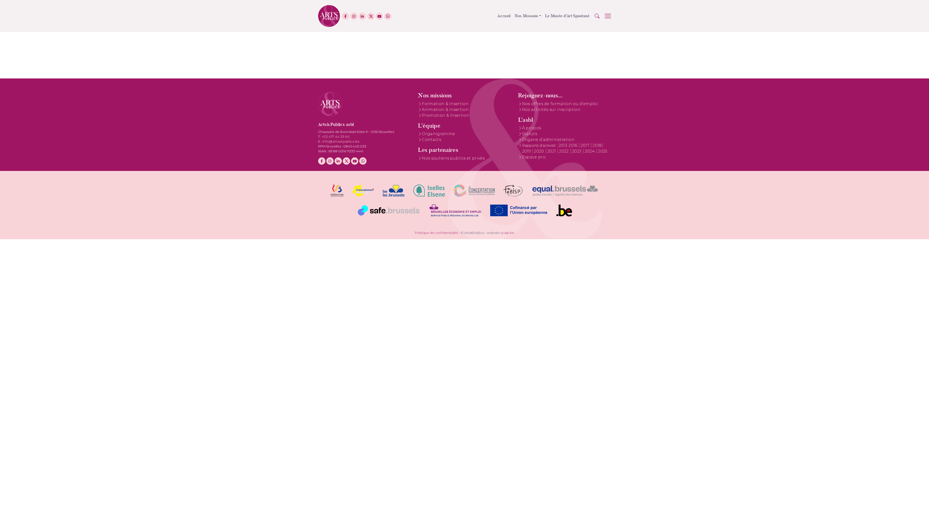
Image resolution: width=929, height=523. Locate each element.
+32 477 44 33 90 (336, 136)
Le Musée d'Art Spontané (567, 15)
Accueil (503, 15)
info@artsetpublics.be (341, 141)
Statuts (529, 133)
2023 (577, 151)
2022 (564, 151)
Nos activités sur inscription (551, 109)
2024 (590, 151)
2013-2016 (568, 145)
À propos (531, 128)
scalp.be (507, 233)
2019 (527, 151)
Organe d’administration (548, 139)
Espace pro (534, 157)
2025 (602, 151)
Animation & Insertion (445, 109)
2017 (586, 145)
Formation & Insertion (445, 103)
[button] (597, 16)
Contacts (431, 139)
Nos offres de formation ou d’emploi (560, 103)
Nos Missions (526, 15)
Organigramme (438, 133)
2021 (552, 151)
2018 (597, 145)
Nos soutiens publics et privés (453, 158)
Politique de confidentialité (436, 233)
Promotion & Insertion (445, 115)
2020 (539, 151)
